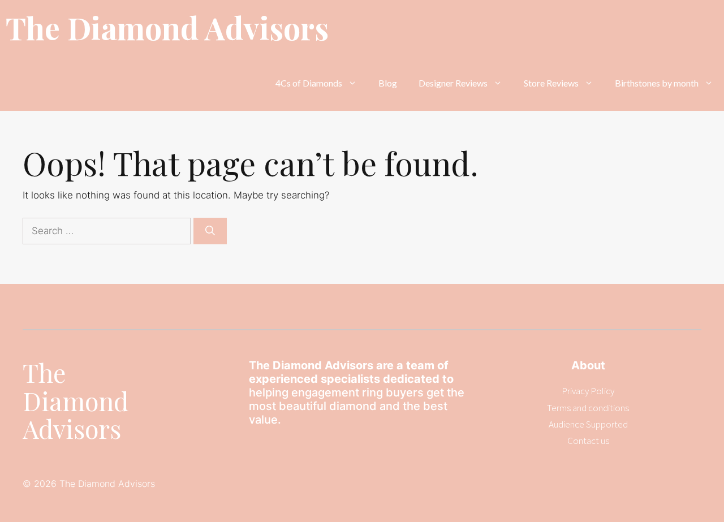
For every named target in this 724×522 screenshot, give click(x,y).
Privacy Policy (588, 391)
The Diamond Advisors (167, 27)
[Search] (210, 231)
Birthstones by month (657, 82)
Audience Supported (588, 424)
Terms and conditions (588, 408)
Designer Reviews (453, 82)
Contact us (588, 440)
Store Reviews (551, 82)
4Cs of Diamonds (308, 82)
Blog (387, 82)
